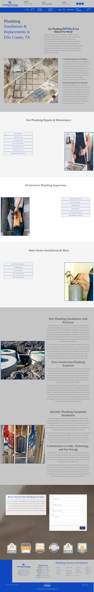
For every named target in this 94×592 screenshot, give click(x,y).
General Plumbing (18, 133)
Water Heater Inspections (76, 198)
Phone (52, 508)
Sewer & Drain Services (18, 143)
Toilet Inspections (75, 205)
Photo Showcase (78, 9)
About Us (32, 9)
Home (27, 9)
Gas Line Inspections (76, 202)
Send (82, 528)
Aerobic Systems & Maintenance (18, 153)
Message (53, 514)
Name (52, 496)
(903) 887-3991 (25, 570)
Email (52, 502)
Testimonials (70, 9)
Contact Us (89, 9)
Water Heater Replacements (18, 264)
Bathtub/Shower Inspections (75, 215)
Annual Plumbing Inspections (75, 212)
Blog (60, 9)
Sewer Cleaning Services (18, 146)
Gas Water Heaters (18, 267)
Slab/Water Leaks (18, 137)
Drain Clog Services (18, 140)
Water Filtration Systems (18, 277)
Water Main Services (18, 150)
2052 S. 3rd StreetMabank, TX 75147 (28, 3)
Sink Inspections (76, 208)
